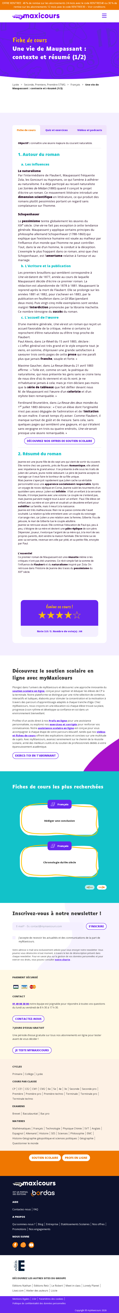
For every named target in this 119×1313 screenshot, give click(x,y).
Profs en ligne (58, 720)
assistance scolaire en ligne (56, 728)
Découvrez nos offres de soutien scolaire (59, 441)
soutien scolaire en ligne (28, 691)
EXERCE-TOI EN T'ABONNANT (35, 755)
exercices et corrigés (63, 724)
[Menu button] (104, 15)
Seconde (29, 84)
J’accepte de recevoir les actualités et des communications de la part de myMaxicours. (59, 939)
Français (75, 84)
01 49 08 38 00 (20, 1003)
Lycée (15, 84)
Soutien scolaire (45, 1158)
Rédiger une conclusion (59, 820)
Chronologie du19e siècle (59, 862)
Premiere (40, 84)
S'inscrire (96, 926)
